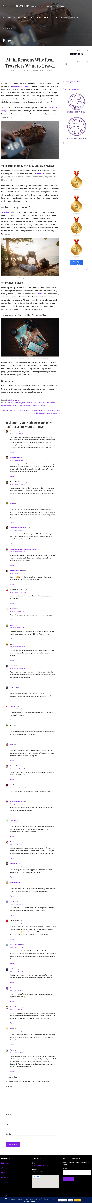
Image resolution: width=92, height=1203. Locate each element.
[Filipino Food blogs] (77, 248)
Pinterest (6, 1163)
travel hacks (51, 403)
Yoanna (12, 609)
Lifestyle (11, 400)
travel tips (36, 405)
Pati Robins (14, 863)
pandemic (16, 86)
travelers (40, 174)
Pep (11, 1050)
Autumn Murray (15, 766)
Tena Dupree (14, 988)
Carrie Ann (13, 431)
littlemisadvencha (16, 571)
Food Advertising (81, 50)
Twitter (6, 1173)
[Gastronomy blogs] (77, 181)
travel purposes (17, 405)
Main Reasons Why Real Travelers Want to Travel (25, 403)
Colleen (12, 666)
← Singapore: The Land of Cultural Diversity (15, 410)
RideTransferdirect (16, 801)
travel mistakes (6, 405)
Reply (12, 452)
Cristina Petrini (15, 842)
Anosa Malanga (15, 1007)
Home (3, 18)
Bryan (12, 503)
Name (8, 1115)
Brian (11, 625)
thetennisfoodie (31, 70)
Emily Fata (13, 687)
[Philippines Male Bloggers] (77, 226)
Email (8, 1124)
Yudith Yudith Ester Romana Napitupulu (23, 549)
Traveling (5, 212)
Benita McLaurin (15, 945)
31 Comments (47, 70)
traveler (42, 405)
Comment (9, 1086)
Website (8, 1134)
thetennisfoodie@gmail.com (40, 1165)
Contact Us (74, 18)
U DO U (12, 820)
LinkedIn (6, 1177)
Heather (12, 706)
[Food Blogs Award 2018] (71, 89)
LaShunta (13, 969)
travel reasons (27, 405)
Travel (31, 18)
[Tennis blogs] (77, 205)
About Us (11, 18)
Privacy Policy (6, 29)
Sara (11, 1028)
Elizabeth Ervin (15, 457)
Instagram (6, 1168)
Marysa (12, 901)
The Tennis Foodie (15, 6)
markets (38, 294)
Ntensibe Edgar (15, 882)
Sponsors (63, 18)
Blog (46, 18)
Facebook (5, 1182)
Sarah (12, 744)
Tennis (39, 18)
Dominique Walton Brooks (18, 527)
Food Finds (22, 18)
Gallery (54, 18)
